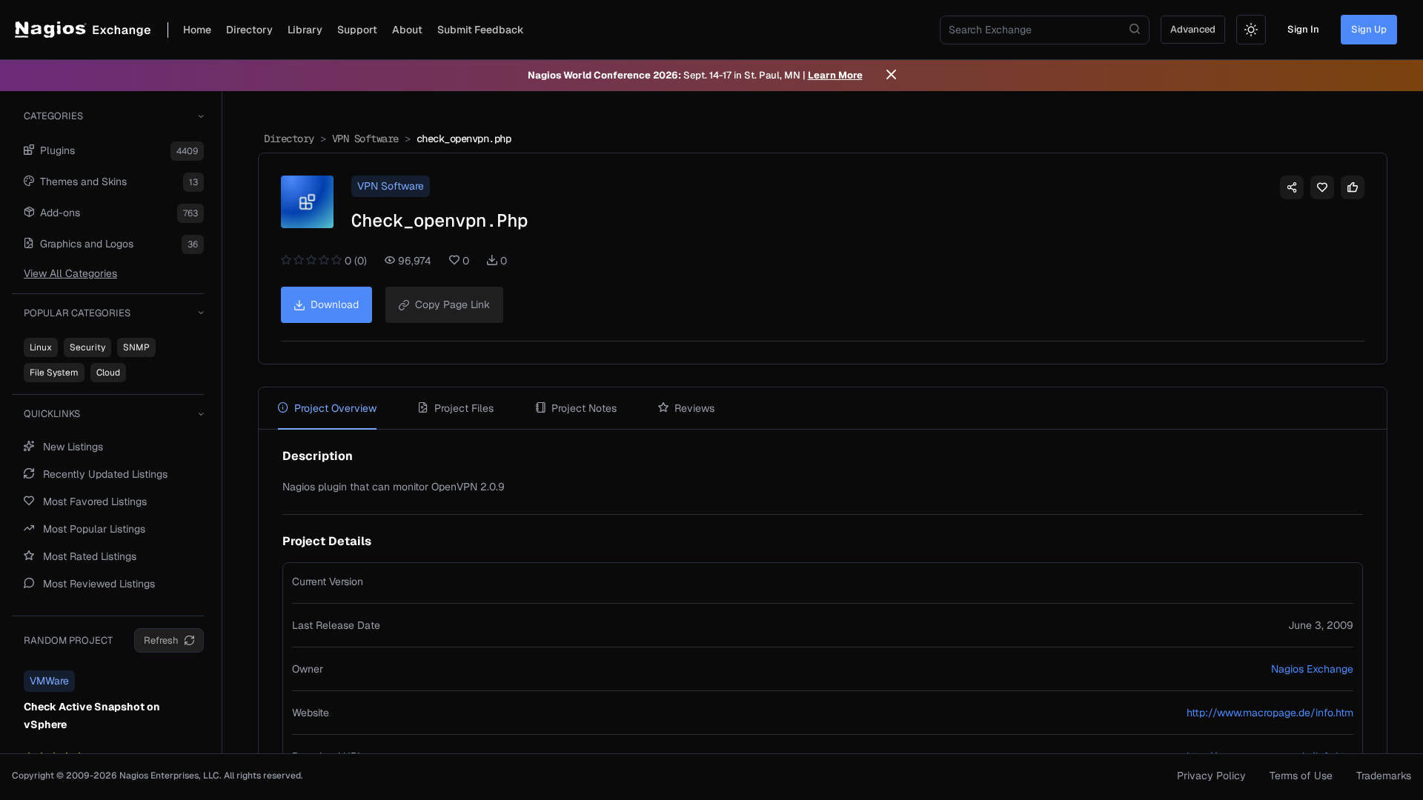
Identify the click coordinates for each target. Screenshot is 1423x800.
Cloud (108, 373)
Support (357, 29)
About (407, 29)
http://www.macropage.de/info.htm (1270, 712)
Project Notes (584, 408)
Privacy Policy (1211, 775)
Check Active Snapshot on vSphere (92, 715)
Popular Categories (77, 313)
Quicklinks (52, 413)
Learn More (835, 75)
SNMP (136, 347)
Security (87, 347)
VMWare (49, 680)
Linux (41, 347)
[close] (891, 75)
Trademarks (1383, 775)
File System (54, 373)
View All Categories (70, 273)
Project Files (464, 408)
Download (335, 304)
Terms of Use (1301, 775)
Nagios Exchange (1312, 669)
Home (197, 29)
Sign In (1303, 29)
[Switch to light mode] (1251, 29)
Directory (249, 29)
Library (305, 29)
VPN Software (365, 138)
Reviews (694, 408)
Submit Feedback (480, 29)
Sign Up (1369, 29)
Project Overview (335, 408)
